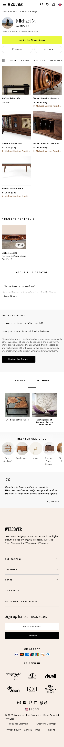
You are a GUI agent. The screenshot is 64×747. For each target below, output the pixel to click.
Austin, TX (22, 25)
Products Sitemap (18, 723)
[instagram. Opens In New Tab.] (19, 702)
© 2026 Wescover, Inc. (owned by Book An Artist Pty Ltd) (32, 717)
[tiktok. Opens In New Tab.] (46, 702)
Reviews (39, 60)
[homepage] (15, 4)
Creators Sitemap (46, 723)
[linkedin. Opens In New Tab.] (36, 702)
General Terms (32, 729)
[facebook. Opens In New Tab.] (25, 702)
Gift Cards (12, 590)
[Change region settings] (60, 4)
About (25, 60)
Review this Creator (18, 359)
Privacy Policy (13, 729)
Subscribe (32, 635)
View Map (56, 60)
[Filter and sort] (4, 60)
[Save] (27, 70)
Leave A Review (9, 31)
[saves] (47, 4)
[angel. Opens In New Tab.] (41, 702)
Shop (13, 60)
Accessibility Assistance (21, 601)
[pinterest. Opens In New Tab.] (30, 702)
